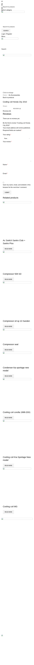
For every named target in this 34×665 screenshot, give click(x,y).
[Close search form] (2, 2)
